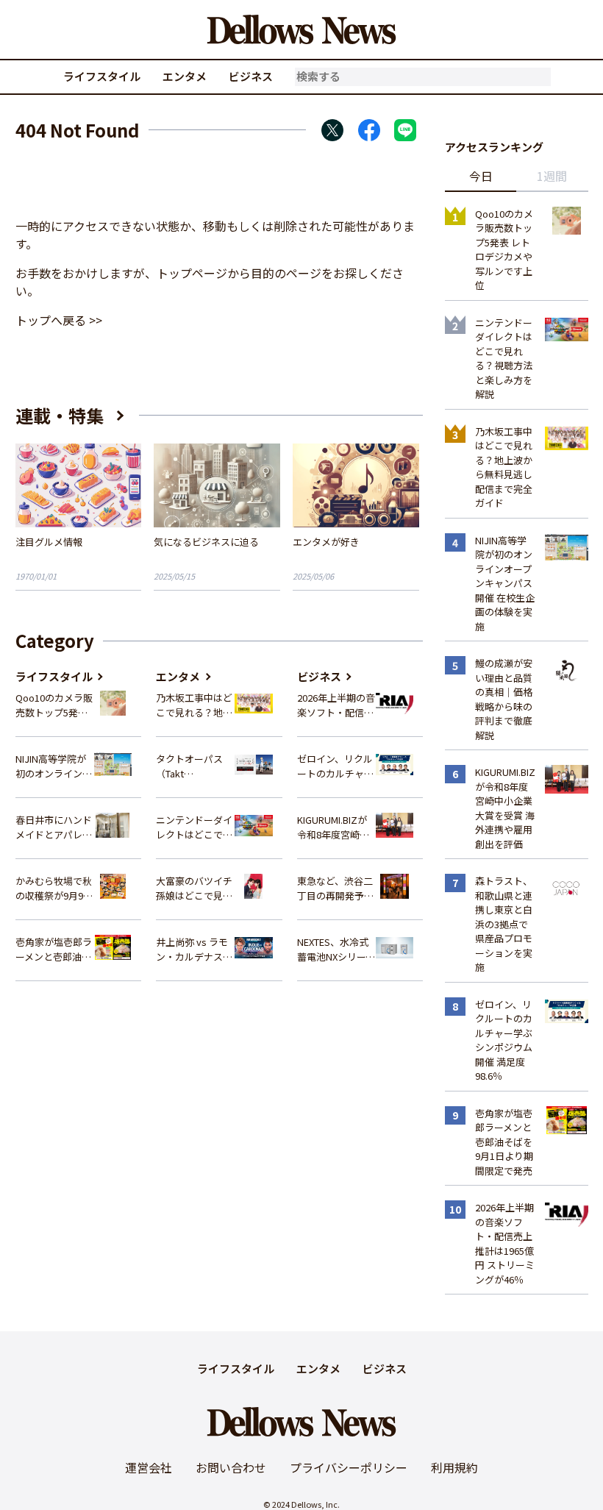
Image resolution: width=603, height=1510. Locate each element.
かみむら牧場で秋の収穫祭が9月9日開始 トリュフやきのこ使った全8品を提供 (54, 888)
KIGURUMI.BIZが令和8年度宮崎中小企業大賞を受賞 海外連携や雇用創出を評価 (335, 827)
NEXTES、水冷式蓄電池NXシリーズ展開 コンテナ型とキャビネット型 (336, 949)
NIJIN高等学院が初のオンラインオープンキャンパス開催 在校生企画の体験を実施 (54, 766)
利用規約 (454, 1467)
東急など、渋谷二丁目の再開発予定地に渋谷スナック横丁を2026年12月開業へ (336, 888)
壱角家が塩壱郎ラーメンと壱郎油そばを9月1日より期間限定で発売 (54, 949)
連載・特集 (59, 415)
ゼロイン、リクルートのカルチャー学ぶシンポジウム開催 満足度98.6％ (335, 766)
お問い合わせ (231, 1467)
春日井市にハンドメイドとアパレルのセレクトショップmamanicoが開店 (53, 827)
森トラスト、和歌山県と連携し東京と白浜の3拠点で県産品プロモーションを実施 (503, 924)
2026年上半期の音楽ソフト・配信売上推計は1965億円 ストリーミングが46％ (336, 705)
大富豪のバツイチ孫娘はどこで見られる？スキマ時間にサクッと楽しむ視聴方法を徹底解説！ (194, 888)
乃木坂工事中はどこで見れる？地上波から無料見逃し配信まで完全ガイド (194, 705)
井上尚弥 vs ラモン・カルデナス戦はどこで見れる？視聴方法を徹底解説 (194, 949)
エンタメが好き (326, 542)
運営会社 (148, 1467)
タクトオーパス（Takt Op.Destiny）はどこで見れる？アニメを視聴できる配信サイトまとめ (195, 766)
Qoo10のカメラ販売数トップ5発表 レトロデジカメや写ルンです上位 (54, 705)
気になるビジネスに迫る (206, 542)
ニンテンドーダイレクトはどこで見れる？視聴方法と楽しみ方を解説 (194, 827)
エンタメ (185, 76)
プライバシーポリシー (348, 1467)
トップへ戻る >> (58, 320)
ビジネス (251, 76)
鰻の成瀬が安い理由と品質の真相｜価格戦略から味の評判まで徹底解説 (503, 699)
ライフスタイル (101, 76)
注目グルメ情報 (48, 542)
